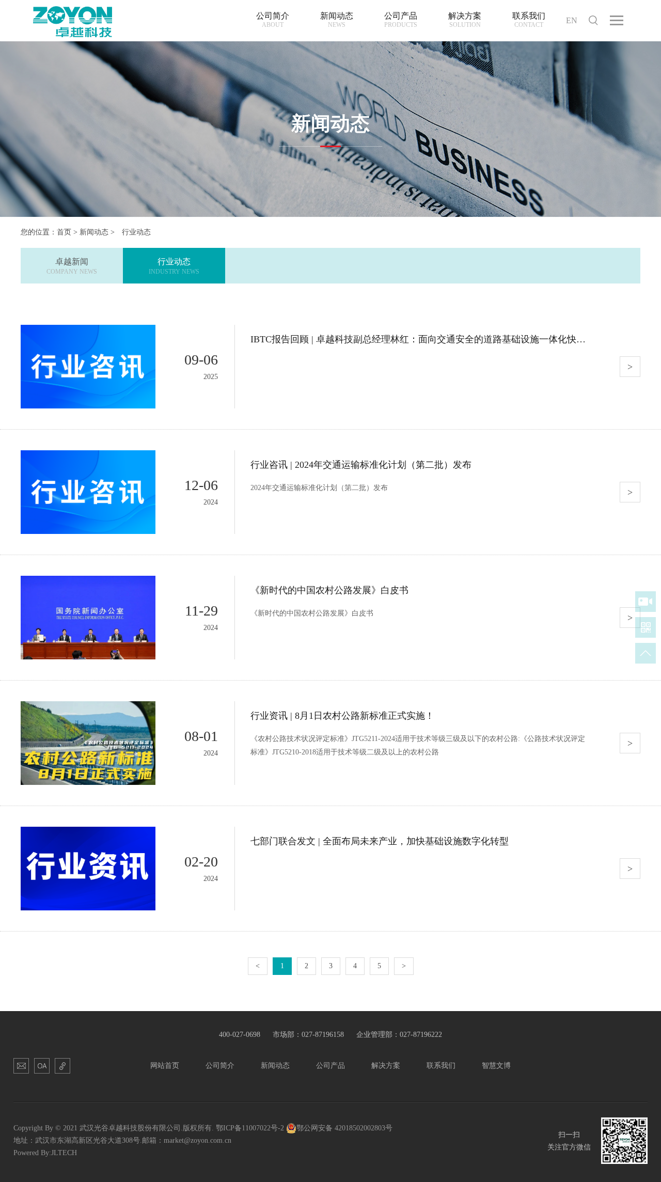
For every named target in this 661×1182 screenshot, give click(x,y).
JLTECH (64, 1153)
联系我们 (441, 1065)
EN (571, 20)
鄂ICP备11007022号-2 (250, 1128)
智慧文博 (496, 1065)
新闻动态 (94, 232)
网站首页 (164, 1065)
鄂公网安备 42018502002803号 (344, 1128)
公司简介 (220, 1065)
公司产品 (330, 1065)
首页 (64, 232)
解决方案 (385, 1065)
